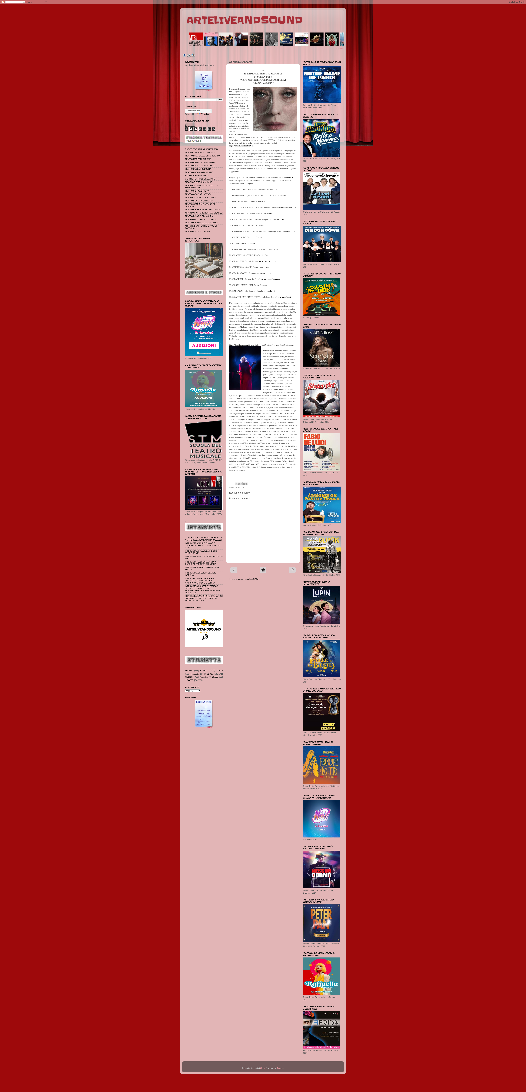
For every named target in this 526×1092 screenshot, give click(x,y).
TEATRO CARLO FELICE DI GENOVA (201, 223)
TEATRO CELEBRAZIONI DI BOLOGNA (202, 210)
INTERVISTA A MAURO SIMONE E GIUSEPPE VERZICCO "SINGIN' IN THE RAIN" (202, 545)
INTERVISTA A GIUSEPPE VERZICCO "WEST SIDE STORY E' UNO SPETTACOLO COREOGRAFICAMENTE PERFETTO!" (203, 589)
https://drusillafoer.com (238, 344)
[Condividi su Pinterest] (246, 483)
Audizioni (189, 671)
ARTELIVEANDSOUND (244, 20)
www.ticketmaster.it (268, 189)
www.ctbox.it (269, 290)
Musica (241, 487)
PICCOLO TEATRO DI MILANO (198, 182)
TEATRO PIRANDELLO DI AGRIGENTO (202, 156)
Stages (215, 677)
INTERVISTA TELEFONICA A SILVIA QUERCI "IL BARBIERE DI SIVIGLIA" (201, 563)
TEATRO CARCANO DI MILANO (199, 172)
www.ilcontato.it (281, 195)
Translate (205, 114)
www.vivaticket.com (267, 261)
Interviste (195, 674)
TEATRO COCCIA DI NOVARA (198, 194)
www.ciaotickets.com (286, 231)
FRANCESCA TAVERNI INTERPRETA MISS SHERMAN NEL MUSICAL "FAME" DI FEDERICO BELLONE (204, 598)
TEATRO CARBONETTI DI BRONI (200, 162)
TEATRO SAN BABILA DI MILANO (200, 153)
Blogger (280, 1068)
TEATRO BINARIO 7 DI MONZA (199, 216)
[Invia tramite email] (236, 483)
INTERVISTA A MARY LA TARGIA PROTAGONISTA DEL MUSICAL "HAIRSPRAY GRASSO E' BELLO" (200, 580)
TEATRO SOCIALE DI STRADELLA (200, 198)
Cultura (203, 670)
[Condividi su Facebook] (243, 483)
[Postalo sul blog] (238, 483)
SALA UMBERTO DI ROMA (197, 176)
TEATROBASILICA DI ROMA (197, 232)
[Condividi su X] (241, 483)
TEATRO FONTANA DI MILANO (199, 201)
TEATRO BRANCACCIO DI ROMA (200, 166)
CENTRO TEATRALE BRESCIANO (200, 179)
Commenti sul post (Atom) (249, 579)
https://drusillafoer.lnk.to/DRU (241, 145)
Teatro (189, 680)
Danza (219, 670)
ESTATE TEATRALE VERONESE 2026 (201, 149)
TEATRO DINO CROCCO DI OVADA (201, 219)
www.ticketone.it (286, 177)
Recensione (204, 677)
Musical (189, 677)
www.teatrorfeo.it (263, 273)
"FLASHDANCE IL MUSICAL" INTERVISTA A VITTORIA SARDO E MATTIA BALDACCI (203, 539)
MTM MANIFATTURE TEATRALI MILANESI (204, 213)
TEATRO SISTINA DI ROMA (197, 191)
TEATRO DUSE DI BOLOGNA (198, 169)
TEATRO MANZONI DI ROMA (198, 159)
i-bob (262, 1068)
